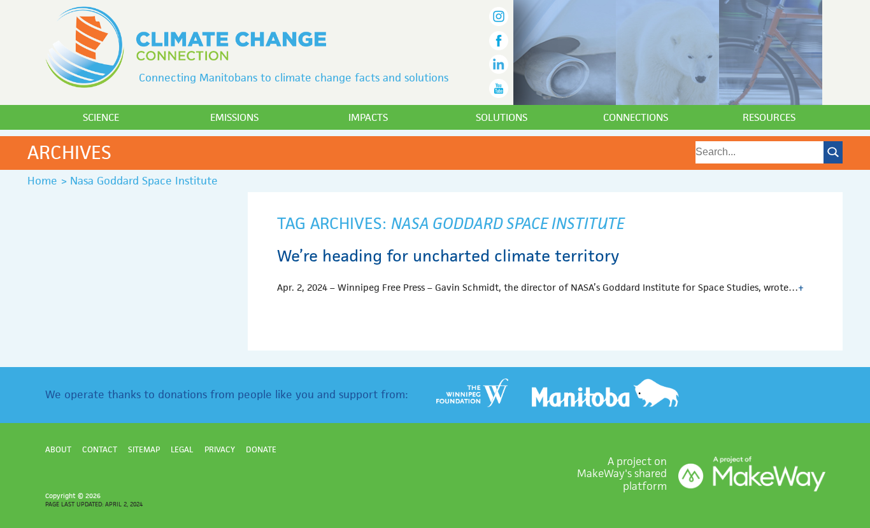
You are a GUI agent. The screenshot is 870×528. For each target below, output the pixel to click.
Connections (635, 117)
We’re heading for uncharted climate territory (448, 256)
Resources (769, 117)
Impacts (368, 117)
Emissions (234, 117)
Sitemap (144, 449)
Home (42, 181)
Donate (261, 449)
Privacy (219, 449)
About (58, 449)
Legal (182, 449)
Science (101, 117)
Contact (99, 449)
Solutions (501, 117)
